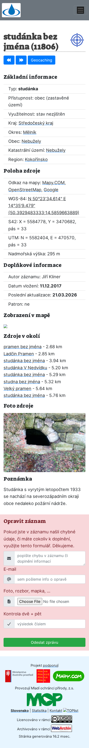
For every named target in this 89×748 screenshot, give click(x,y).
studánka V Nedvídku (25, 367)
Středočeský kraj (36, 123)
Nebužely (31, 141)
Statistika (39, 711)
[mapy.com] (68, 676)
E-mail (10, 569)
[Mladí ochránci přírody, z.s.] (44, 699)
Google (51, 189)
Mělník (29, 132)
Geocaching (41, 60)
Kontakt (56, 711)
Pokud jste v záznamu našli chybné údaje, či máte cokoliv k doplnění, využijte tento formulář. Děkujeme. (39, 538)
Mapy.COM (53, 182)
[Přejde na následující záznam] (21, 60)
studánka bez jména (24, 360)
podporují (50, 665)
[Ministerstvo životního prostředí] (19, 676)
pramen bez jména (23, 346)
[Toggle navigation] (80, 10)
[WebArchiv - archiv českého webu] (61, 729)
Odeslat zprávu (44, 642)
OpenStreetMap (24, 189)
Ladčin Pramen (19, 353)
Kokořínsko (36, 159)
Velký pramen (17, 388)
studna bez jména (22, 381)
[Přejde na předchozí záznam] (9, 60)
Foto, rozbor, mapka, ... (27, 590)
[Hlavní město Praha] (43, 676)
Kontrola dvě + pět (23, 613)
